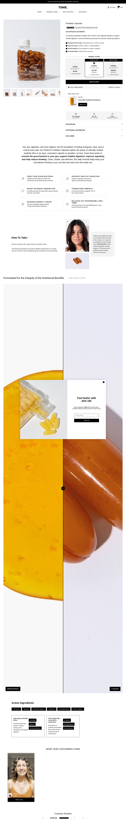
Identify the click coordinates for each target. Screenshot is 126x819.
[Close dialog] (103, 382)
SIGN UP (86, 420)
